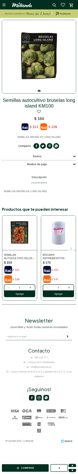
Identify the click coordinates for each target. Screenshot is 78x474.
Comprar (27, 467)
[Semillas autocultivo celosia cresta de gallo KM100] (19, 232)
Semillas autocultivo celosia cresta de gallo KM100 (19, 256)
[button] (39, 91)
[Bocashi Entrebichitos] (58, 232)
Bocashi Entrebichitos (54, 256)
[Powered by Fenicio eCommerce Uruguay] (66, 441)
